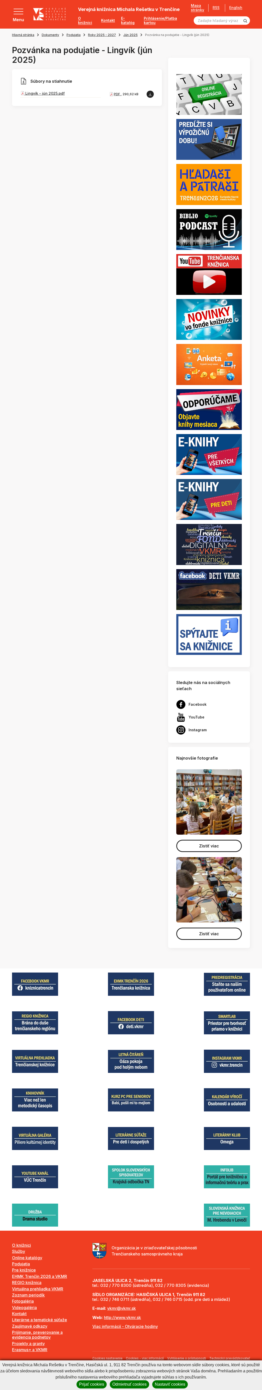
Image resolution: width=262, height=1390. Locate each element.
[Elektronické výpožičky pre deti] (209, 499)
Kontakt (108, 20)
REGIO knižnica (26, 1282)
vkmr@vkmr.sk (121, 1308)
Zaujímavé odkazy (29, 1326)
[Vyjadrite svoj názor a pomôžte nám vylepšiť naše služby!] (209, 364)
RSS (216, 7)
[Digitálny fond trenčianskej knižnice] (209, 544)
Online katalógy (27, 1257)
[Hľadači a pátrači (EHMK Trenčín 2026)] (209, 184)
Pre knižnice (24, 1270)
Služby (18, 1251)
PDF (117, 94)
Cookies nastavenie (107, 1358)
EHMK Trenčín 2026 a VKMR (39, 1276)
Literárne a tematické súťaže (39, 1319)
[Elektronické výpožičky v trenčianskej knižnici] (209, 454)
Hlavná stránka (23, 35)
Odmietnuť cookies (129, 1384)
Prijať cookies (91, 1384)
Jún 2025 (130, 35)
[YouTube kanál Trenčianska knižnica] (209, 274)
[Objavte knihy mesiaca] (209, 409)
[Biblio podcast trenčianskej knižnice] (209, 229)
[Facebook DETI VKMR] (209, 589)
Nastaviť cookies (170, 1384)
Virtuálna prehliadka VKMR (37, 1288)
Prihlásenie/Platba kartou (160, 20)
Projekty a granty (28, 1343)
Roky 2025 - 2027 (102, 35)
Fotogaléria (23, 1301)
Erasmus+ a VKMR (29, 1349)
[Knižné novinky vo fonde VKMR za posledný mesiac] (209, 319)
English (235, 8)
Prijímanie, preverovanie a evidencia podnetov (37, 1335)
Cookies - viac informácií (145, 1358)
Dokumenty (50, 35)
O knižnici (85, 20)
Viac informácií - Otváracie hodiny (125, 1326)
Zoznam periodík (28, 1295)
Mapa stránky (197, 8)
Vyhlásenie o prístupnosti (186, 1358)
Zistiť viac (209, 845)
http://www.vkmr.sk (122, 1317)
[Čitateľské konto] (209, 139)
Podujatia (74, 35)
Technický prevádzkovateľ (229, 1358)
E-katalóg (128, 20)
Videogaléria (24, 1307)
